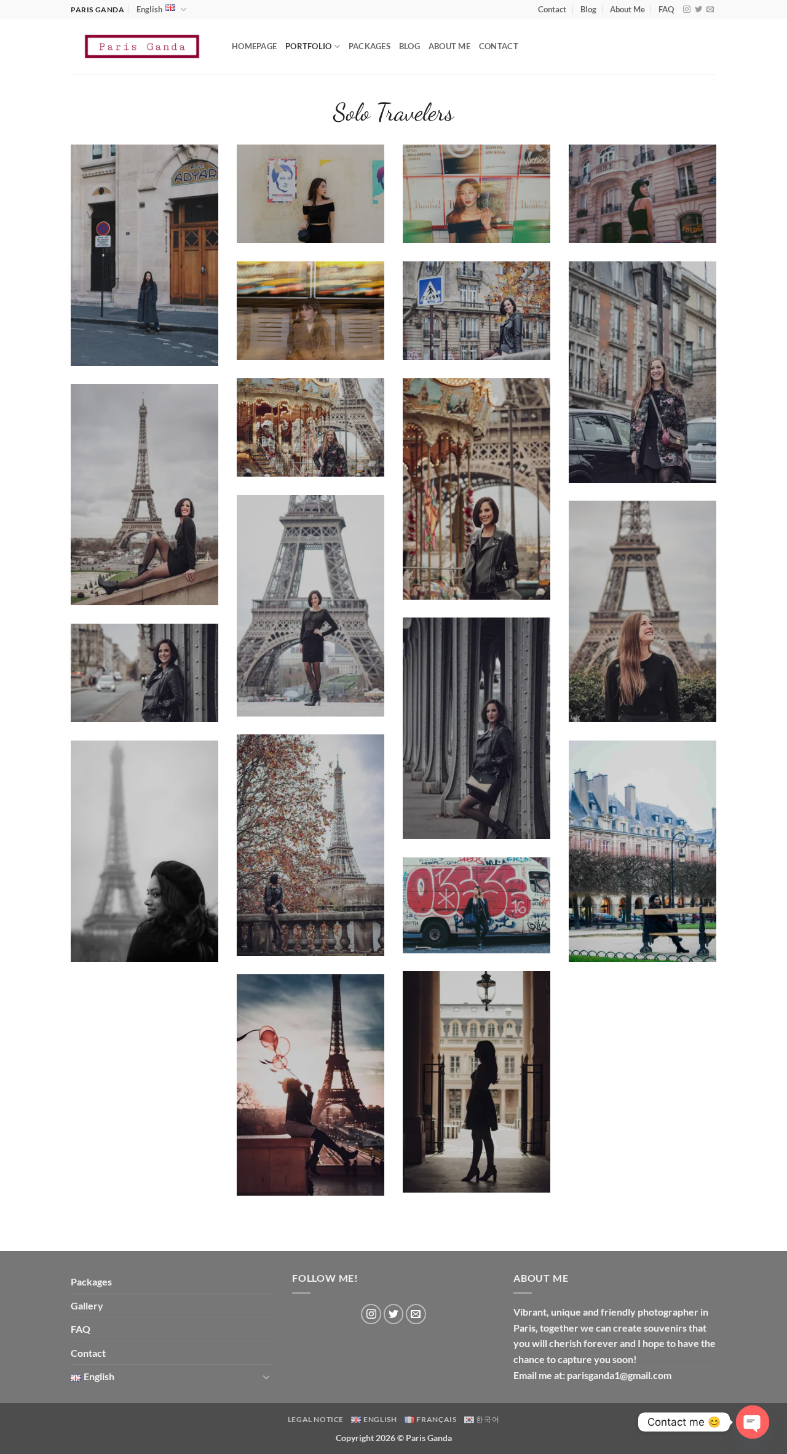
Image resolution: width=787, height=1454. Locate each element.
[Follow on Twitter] (698, 10)
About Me (627, 9)
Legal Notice (316, 1419)
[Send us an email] (710, 10)
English (149, 9)
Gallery (87, 1305)
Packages (369, 46)
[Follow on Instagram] (686, 10)
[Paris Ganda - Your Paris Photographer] (142, 46)
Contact (552, 9)
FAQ (666, 9)
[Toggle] (266, 1376)
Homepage (254, 46)
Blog (588, 9)
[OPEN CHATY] (752, 1422)
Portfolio (308, 46)
